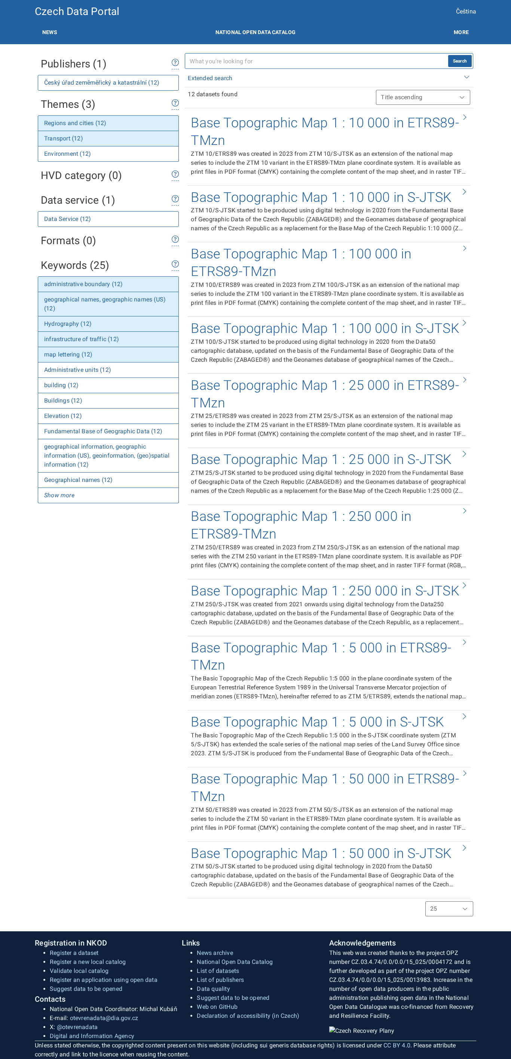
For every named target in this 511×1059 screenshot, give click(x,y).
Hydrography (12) (68, 323)
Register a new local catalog (88, 961)
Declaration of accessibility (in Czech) (248, 1015)
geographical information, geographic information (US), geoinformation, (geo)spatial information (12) (106, 455)
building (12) (61, 385)
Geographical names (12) (78, 479)
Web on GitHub (217, 1006)
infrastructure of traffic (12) (81, 339)
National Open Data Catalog (235, 961)
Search (460, 61)
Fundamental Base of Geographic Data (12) (103, 431)
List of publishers (220, 979)
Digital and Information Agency (92, 1036)
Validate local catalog (79, 970)
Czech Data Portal (77, 11)
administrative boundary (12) (83, 284)
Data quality (213, 988)
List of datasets (218, 970)
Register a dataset (74, 952)
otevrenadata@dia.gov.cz (104, 1018)
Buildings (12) (63, 400)
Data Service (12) (67, 218)
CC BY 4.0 (396, 1045)
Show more (59, 495)
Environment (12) (67, 153)
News (49, 32)
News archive (215, 952)
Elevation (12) (63, 415)
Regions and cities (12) (75, 123)
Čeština (466, 11)
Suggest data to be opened (86, 988)
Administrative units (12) (77, 369)
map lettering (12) (68, 354)
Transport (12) (63, 138)
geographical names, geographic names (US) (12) (105, 304)
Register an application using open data (103, 979)
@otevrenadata (77, 1027)
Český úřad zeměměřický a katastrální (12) (101, 82)
